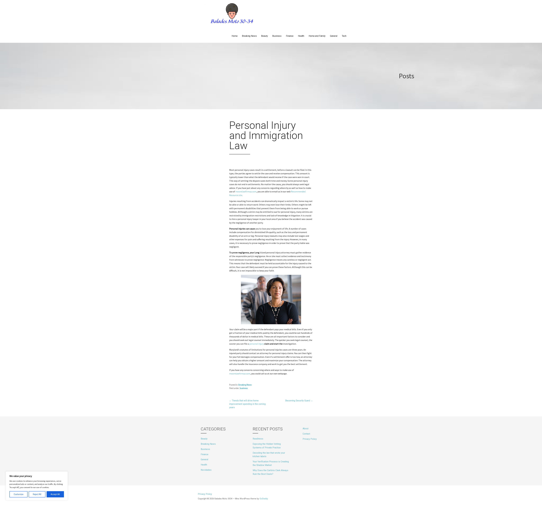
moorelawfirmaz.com (245, 191)
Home (234, 36)
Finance (289, 36)
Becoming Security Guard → (299, 400)
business (244, 388)
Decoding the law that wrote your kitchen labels (269, 454)
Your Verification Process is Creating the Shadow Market (271, 463)
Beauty (264, 36)
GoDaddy (264, 499)
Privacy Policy (310, 439)
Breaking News (249, 36)
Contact (306, 433)
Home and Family (317, 36)
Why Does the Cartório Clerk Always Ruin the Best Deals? (270, 472)
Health (301, 36)
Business (276, 36)
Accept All (55, 494)
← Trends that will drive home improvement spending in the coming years (247, 404)
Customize (18, 494)
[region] (37, 485)
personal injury (256, 343)
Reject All (37, 494)
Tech (344, 36)
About (305, 428)
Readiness (258, 438)
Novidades (206, 470)
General (333, 36)
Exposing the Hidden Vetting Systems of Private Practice (267, 446)
